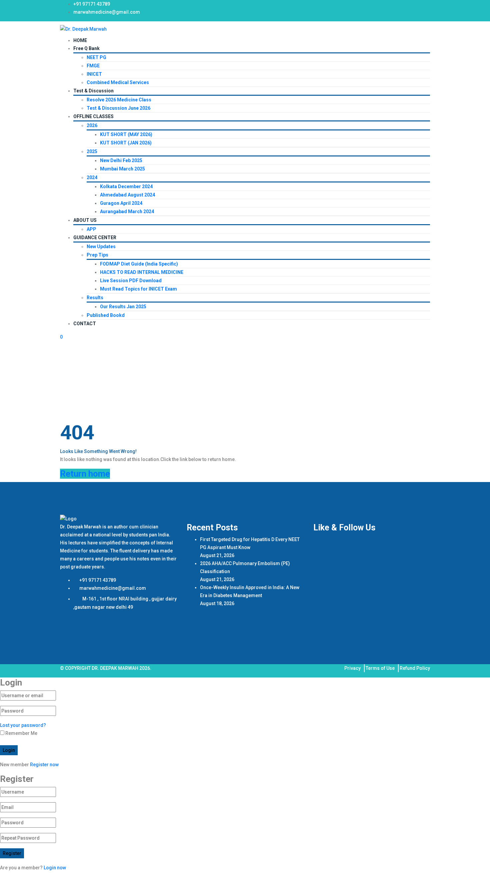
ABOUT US (85, 220)
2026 (92, 125)
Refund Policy (415, 668)
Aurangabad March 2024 (127, 211)
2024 (92, 177)
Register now (44, 764)
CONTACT (84, 323)
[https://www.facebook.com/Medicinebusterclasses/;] (395, 6)
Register (12, 853)
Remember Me (20, 733)
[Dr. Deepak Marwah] (83, 28)
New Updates (101, 246)
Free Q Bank (86, 48)
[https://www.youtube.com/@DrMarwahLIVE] (415, 6)
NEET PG (96, 57)
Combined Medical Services (118, 82)
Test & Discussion (93, 90)
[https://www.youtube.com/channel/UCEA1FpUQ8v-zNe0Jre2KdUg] (425, 6)
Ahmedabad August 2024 (127, 194)
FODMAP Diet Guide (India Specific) (139, 264)
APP (91, 229)
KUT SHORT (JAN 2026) (126, 142)
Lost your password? (23, 725)
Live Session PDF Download (131, 280)
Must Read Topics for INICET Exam (138, 289)
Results (95, 297)
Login (9, 750)
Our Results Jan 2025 (123, 306)
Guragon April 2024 (121, 203)
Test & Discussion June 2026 (118, 108)
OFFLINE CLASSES (93, 116)
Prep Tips (97, 255)
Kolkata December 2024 (126, 186)
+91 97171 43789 (91, 4)
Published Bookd (106, 315)
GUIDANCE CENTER (94, 237)
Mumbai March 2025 (122, 168)
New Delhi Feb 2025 (121, 160)
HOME (80, 40)
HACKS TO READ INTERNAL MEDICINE (141, 272)
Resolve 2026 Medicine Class (119, 99)
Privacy (352, 668)
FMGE (93, 65)
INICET (94, 74)
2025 (92, 151)
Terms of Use (380, 668)
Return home (85, 474)
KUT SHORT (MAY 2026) (126, 134)
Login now (55, 867)
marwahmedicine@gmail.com (106, 12)
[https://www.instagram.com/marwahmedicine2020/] (405, 6)
